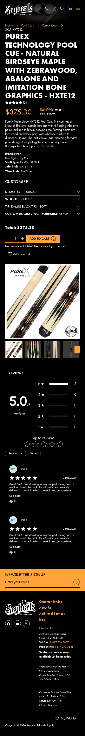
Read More (47, 146)
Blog (42, 619)
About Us (45, 607)
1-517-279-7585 (63, 646)
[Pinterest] (26, 623)
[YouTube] (17, 623)
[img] (23, 478)
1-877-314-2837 (59, 642)
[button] (47, 9)
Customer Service (50, 601)
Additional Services (52, 613)
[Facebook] (8, 623)
